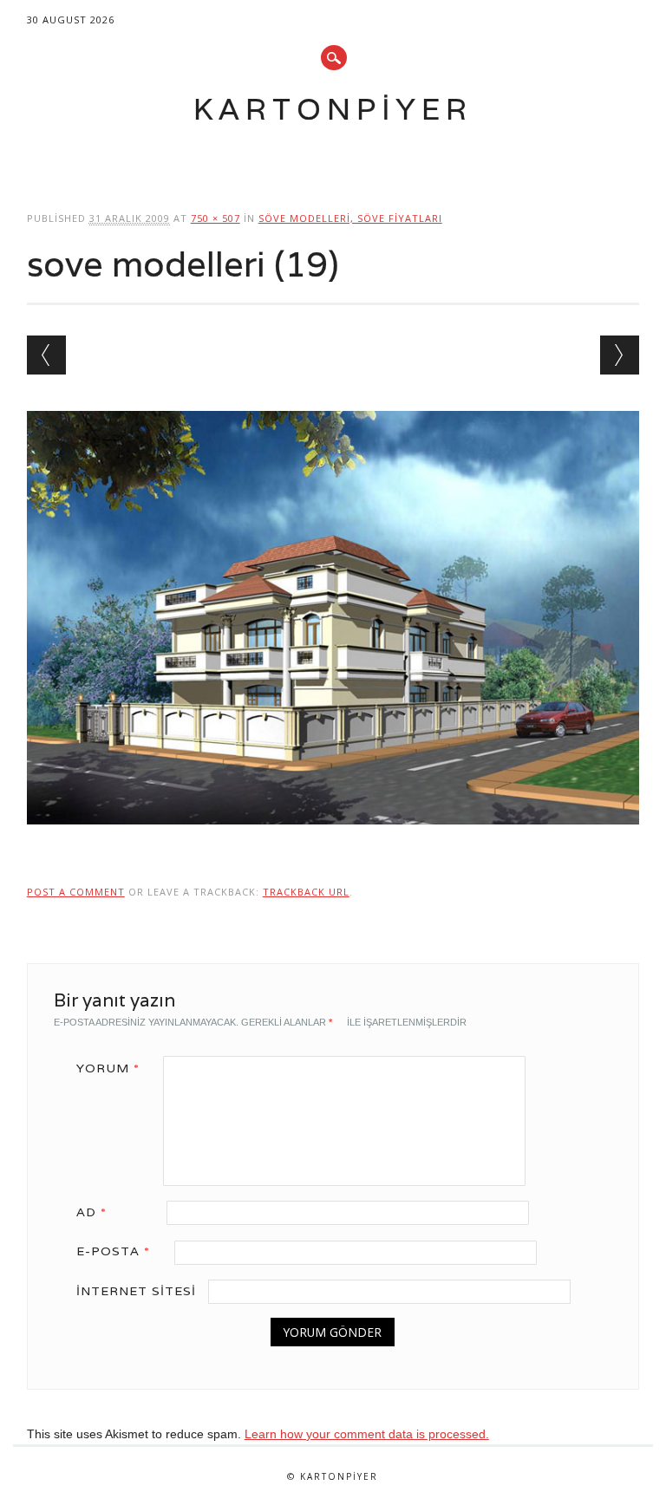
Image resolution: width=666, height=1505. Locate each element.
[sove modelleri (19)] (333, 841)
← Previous (46, 355)
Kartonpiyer (333, 108)
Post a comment (76, 891)
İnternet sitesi (136, 1291)
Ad (91, 1212)
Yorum (108, 1068)
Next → (619, 355)
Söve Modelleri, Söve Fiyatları (350, 218)
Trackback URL (306, 891)
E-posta (113, 1251)
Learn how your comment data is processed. (367, 1434)
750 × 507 (215, 218)
